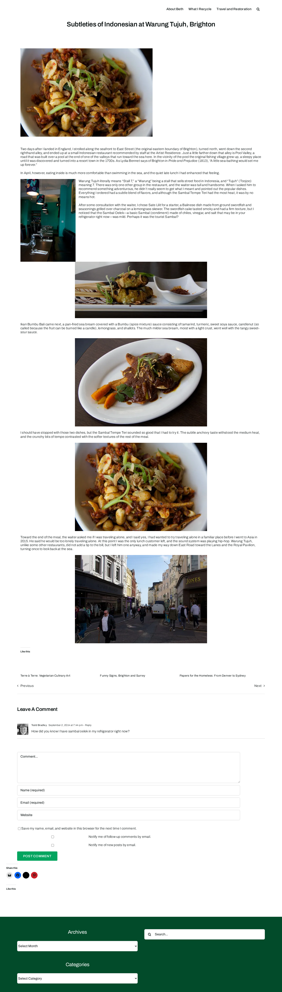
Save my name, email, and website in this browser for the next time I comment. (79, 828)
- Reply (87, 725)
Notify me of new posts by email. (112, 845)
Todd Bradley (39, 725)
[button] (258, 8)
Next (258, 686)
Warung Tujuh (241, 541)
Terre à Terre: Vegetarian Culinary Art (45, 675)
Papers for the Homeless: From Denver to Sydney (213, 675)
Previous (27, 686)
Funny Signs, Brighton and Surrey (122, 675)
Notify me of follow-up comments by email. (120, 836)
